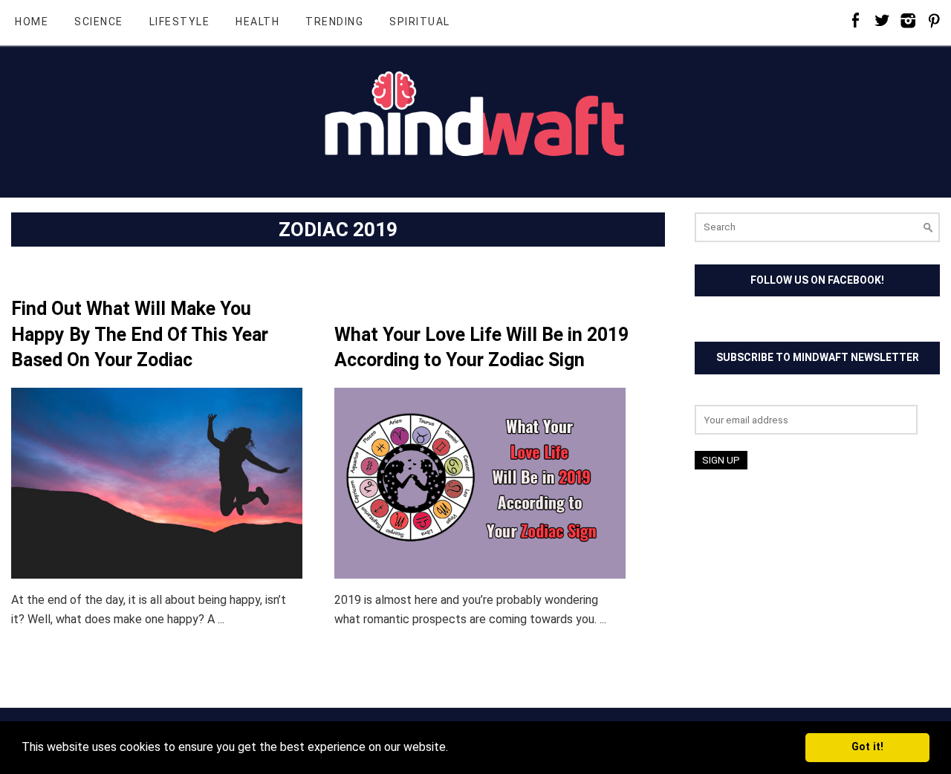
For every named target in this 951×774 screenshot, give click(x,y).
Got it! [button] (867, 747)
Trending (334, 21)
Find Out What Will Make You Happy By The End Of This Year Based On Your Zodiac (139, 334)
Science (98, 21)
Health (257, 21)
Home (31, 21)
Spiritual (419, 21)
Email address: (732, 395)
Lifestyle (179, 21)
